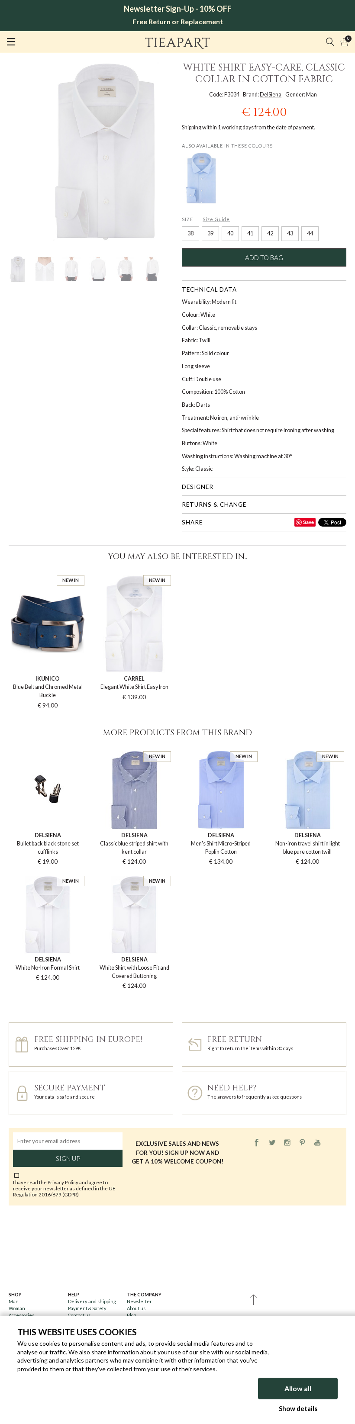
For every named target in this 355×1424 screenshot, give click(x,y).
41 (250, 233)
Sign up (68, 1158)
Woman (17, 1308)
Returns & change (214, 504)
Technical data (209, 289)
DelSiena (270, 94)
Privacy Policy (63, 1182)
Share (192, 522)
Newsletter (139, 1301)
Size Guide (216, 219)
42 (270, 233)
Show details (298, 1408)
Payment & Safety (87, 1308)
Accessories (21, 1315)
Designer (197, 486)
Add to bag (264, 257)
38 (190, 233)
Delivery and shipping (92, 1301)
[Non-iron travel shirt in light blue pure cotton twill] (201, 178)
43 (290, 233)
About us (136, 1308)
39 (210, 233)
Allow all (297, 1388)
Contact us (79, 1315)
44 (310, 233)
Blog (131, 1315)
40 (230, 233)
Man (14, 1301)
